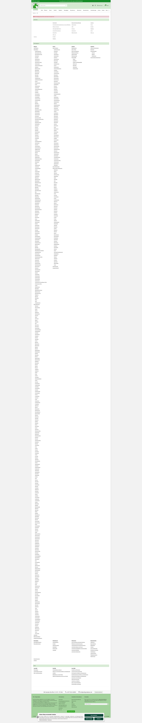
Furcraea (36, 456)
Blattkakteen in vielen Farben (58, 674)
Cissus (36, 380)
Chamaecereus (37, 82)
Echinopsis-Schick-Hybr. (39, 119)
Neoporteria (37, 206)
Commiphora (37, 388)
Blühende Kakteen (37, 636)
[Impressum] (93, 5)
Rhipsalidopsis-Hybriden (39, 250)
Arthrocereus (37, 59)
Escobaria (36, 128)
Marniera (36, 184)
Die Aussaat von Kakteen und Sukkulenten (79, 673)
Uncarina (36, 625)
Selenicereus (37, 258)
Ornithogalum (37, 525)
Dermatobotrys (37, 412)
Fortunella (37, 451)
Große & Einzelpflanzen (38, 638)
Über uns (60, 709)
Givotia (36, 462)
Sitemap (73, 704)
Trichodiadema (37, 619)
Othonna (36, 529)
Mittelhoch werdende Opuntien (77, 643)
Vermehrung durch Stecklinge (77, 671)
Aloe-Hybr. (37, 324)
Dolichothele (37, 111)
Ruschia (36, 573)
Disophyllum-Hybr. (38, 109)
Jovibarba (36, 487)
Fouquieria (37, 453)
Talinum (36, 609)
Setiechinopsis (37, 263)
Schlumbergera (37, 255)
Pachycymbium (37, 533)
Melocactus (37, 188)
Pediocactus (37, 225)
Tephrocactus (37, 275)
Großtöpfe (75, 60)
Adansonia (37, 312)
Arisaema (36, 336)
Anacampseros (37, 331)
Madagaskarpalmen (94, 654)
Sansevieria (37, 574)
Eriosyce (36, 127)
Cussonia (36, 397)
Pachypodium (37, 538)
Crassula (36, 389)
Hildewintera (37, 157)
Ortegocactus (37, 220)
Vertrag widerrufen (71, 711)
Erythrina (36, 437)
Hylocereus (37, 162)
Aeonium (36, 315)
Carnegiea (36, 76)
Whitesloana (37, 628)
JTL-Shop (107, 716)
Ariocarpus (56, 51)
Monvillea (36, 195)
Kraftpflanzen (93, 651)
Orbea (36, 524)
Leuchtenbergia (37, 168)
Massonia (36, 508)
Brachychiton (37, 358)
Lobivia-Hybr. (37, 171)
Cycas (36, 399)
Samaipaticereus (38, 252)
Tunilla (36, 285)
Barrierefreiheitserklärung (76, 699)
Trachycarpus (37, 616)
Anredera (36, 332)
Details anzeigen (89, 718)
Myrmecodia (37, 521)
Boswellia (36, 355)
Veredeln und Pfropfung (76, 669)
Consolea (36, 90)
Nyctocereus (37, 212)
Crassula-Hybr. (37, 391)
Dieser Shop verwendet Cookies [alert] (47, 714)
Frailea (36, 139)
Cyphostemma (37, 402)
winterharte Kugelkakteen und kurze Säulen (79, 648)
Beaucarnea (37, 345)
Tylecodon (37, 624)
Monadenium (37, 514)
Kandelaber (55, 647)
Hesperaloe (37, 475)
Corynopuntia (37, 95)
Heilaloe (92, 647)
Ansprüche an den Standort (76, 677)
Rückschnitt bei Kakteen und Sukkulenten (79, 676)
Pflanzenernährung (75, 52)
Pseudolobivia (37, 236)
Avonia (36, 340)
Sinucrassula (37, 595)
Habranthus (37, 470)
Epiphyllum (37, 120)
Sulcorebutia (37, 271)
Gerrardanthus (37, 461)
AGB (72, 702)
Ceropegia (37, 377)
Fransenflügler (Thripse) (38, 671)
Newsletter (61, 708)
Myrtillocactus (37, 198)
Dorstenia (36, 419)
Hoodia (36, 476)
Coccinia (36, 381)
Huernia (36, 480)
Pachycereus (37, 222)
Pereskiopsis (37, 231)
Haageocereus (37, 149)
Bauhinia (36, 342)
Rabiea (36, 563)
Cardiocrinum (56, 192)
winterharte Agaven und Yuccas (77, 647)
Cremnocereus (37, 98)
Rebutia (36, 245)
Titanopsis (37, 614)
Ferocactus (37, 136)
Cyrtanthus (37, 404)
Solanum (36, 597)
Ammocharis (37, 328)
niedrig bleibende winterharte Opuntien (78, 645)
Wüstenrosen (93, 656)
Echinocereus (37, 114)
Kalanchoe (37, 489)
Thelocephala (37, 279)
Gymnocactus (37, 146)
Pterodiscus (37, 559)
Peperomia (37, 541)
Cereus (36, 81)
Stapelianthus (37, 601)
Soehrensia (37, 260)
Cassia (36, 372)
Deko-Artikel (74, 49)
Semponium (37, 587)
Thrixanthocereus (57, 157)
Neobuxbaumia (37, 201)
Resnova (36, 567)
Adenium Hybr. (56, 174)
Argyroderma (37, 334)
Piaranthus (37, 548)
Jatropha (36, 486)
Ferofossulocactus (38, 141)
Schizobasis (37, 579)
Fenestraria (37, 445)
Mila (35, 192)
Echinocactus (37, 112)
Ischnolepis (37, 484)
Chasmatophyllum (38, 378)
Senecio (36, 589)
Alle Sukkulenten (37, 304)
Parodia (36, 223)
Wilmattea (37, 298)
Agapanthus (56, 176)
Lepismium (37, 166)
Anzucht (93, 52)
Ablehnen (99, 718)
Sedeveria (36, 581)
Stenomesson (37, 603)
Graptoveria (37, 468)
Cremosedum (37, 393)
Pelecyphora (37, 226)
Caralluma (36, 370)
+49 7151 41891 (71, 692)
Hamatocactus (37, 150)
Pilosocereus (37, 233)
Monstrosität (55, 648)
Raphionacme (37, 565)
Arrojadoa (36, 57)
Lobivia (36, 169)
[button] (95, 5)
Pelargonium (37, 544)
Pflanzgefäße (74, 57)
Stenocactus (37, 261)
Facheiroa (36, 135)
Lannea (36, 494)
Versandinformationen (63, 706)
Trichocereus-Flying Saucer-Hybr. (41, 282)
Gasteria (36, 457)
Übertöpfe (74, 65)
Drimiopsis (37, 426)
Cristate (54, 643)
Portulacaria (37, 554)
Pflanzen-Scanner (62, 703)
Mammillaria (56, 114)
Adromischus (37, 313)
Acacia (36, 309)
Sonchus (36, 598)
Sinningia (36, 593)
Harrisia (36, 152)
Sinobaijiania (56, 253)
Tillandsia (36, 612)
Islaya (36, 163)
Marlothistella (37, 506)
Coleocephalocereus (38, 89)
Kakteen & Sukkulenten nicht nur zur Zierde (60, 676)
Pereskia (36, 230)
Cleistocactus (37, 86)
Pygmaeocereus (38, 242)
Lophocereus (37, 174)
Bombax (36, 353)
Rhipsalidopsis (37, 249)
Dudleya (36, 421)
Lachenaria (37, 492)
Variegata (54, 650)
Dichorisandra (37, 413)
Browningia (37, 73)
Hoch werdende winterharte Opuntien (78, 642)
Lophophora (37, 176)
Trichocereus (37, 280)
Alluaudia (36, 321)
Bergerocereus (37, 68)
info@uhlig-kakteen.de (86, 692)
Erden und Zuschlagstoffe (76, 682)
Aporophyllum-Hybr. (38, 54)
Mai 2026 (54, 668)
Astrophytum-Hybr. (38, 62)
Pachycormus (37, 535)
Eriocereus (37, 125)
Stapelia (36, 600)
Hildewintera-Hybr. (38, 158)
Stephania (36, 606)
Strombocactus (37, 269)
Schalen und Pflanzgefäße (77, 62)
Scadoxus (36, 578)
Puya (36, 560)
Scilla (36, 584)
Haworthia (37, 473)
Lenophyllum (37, 500)
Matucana (36, 187)
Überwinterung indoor (75, 679)
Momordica (37, 518)
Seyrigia (36, 590)
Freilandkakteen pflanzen (57, 669)
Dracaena (36, 423)
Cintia (36, 84)
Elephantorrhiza (38, 435)
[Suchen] (66, 5)
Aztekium (36, 67)
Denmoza (36, 103)
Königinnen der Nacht (94, 650)
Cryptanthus (37, 396)
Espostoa (36, 130)
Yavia (36, 301)
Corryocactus (37, 94)
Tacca (36, 608)
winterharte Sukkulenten (76, 651)
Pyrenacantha (37, 562)
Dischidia (36, 418)
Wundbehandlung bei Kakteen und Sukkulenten (80, 674)
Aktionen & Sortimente (95, 48)
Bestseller (92, 49)
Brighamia (36, 361)
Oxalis (36, 532)
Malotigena (37, 503)
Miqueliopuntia (37, 193)
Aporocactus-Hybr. (38, 52)
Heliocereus (37, 155)
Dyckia (36, 427)
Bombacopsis (37, 351)
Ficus (36, 446)
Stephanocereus (38, 264)
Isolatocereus (37, 165)
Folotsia (36, 449)
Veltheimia (37, 627)
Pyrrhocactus (37, 239)
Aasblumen (93, 642)
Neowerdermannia (38, 209)
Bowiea (36, 356)
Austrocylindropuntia (38, 65)
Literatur (35, 660)
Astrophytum (37, 60)
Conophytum (37, 383)
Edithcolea (37, 434)
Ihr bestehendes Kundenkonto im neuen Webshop (64, 702)
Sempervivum (37, 586)
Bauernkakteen (93, 643)
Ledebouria (37, 499)
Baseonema (37, 343)
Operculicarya (37, 522)
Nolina (55, 233)
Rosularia (36, 571)
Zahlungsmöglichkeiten (63, 705)
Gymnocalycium (38, 147)
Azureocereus (56, 59)
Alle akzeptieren (94, 715)
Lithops (36, 502)
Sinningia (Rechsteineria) (58, 252)
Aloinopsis (37, 326)
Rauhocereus (37, 244)
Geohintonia (37, 143)
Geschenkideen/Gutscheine (95, 57)
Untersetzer (75, 67)
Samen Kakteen (55, 48)
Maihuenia (37, 177)
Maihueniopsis (37, 179)
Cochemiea (37, 87)
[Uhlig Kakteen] (35, 7)
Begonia (36, 347)
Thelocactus (37, 274)
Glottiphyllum (37, 464)
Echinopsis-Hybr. (38, 117)
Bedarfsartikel (74, 48)
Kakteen (93, 54)
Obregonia (37, 214)
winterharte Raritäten (75, 650)
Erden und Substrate (75, 51)
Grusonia (36, 144)
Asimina (36, 337)
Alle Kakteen (36, 49)
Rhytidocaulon (37, 570)
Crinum (36, 394)
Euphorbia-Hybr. (38, 440)
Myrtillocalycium (38, 199)
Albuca (36, 320)
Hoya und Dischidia (94, 648)
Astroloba (36, 339)
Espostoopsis (37, 131)
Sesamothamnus (38, 592)
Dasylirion (36, 405)
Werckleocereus (38, 293)
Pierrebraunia (56, 135)
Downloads (61, 699)
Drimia (36, 424)
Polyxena (55, 241)
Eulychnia (36, 133)
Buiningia (36, 75)
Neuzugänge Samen (37, 643)
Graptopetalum (37, 467)
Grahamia (36, 465)
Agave (36, 317)
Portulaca (36, 552)
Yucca (36, 631)
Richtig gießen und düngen (76, 684)
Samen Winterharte (56, 166)
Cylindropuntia (37, 100)
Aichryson (36, 318)
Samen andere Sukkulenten (57, 168)
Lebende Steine (93, 653)
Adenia (36, 310)
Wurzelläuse (36, 669)
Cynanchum (37, 400)
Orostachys (37, 527)
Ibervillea (36, 481)
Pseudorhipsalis (38, 237)
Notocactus (37, 211)
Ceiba (36, 374)
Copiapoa (36, 92)
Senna (55, 250)
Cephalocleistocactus (39, 79)
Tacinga (36, 272)
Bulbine (36, 366)
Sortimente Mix (55, 266)
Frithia (36, 454)
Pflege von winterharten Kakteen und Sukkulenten (61, 671)
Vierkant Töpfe (75, 68)
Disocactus (37, 108)
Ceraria (36, 375)
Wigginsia (36, 294)
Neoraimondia (37, 207)
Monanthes (37, 516)
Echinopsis (37, 116)
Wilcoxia (36, 296)
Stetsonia (36, 268)
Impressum (74, 705)
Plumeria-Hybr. (37, 551)
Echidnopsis (37, 432)
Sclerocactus (37, 253)
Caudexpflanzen (55, 642)
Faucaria (36, 443)
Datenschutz (74, 701)
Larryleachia (37, 497)
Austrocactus (37, 63)
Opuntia (36, 215)
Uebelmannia (37, 287)
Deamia (36, 101)
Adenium (55, 173)
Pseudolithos (37, 557)
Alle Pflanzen (36, 48)
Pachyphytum (37, 537)
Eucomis (36, 438)
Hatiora (36, 154)
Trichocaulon (37, 617)
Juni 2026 (35, 668)
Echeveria (36, 429)
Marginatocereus (38, 182)
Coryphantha (37, 97)
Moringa (36, 519)
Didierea (36, 415)
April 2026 (73, 668)
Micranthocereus (38, 190)
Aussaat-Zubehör (56, 268)
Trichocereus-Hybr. (38, 283)
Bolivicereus (37, 71)
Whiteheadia (56, 263)
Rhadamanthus (37, 568)
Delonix (36, 407)
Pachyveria (37, 540)
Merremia (36, 510)
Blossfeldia (37, 70)
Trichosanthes (37, 620)
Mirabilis (36, 513)
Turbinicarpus (37, 277)
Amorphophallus (38, 329)
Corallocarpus (37, 385)
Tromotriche (37, 622)
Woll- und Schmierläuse (38, 673)
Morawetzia (37, 196)
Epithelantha (37, 124)
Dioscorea (36, 416)
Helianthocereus (57, 105)
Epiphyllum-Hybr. (38, 122)
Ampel (74, 59)
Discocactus (37, 106)
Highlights (35, 635)
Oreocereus (37, 217)
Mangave (36, 505)
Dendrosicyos (37, 410)
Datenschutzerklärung (102, 699)
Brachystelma (37, 359)
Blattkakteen (93, 645)
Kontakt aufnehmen (98, 692)
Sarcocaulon (37, 576)
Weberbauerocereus (38, 290)
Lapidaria (36, 495)
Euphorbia (37, 442)
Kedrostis (36, 491)
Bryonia (36, 364)
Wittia (36, 299)
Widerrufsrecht (74, 707)
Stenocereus (37, 266)
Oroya (36, 219)
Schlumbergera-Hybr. (38, 256)
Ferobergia (37, 138)
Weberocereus (37, 291)
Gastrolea (36, 459)
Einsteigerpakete (94, 51)
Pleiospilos (37, 549)
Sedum (36, 582)
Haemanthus (37, 472)
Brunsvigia (37, 362)
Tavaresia (36, 611)
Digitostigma (37, 105)
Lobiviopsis (37, 173)
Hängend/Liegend (56, 645)
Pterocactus (37, 241)
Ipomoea (36, 483)
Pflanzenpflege (74, 54)
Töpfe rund (75, 63)
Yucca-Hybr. (37, 633)
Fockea (36, 448)
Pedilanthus (37, 543)
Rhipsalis (36, 247)
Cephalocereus (37, 78)
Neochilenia (37, 203)
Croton (55, 198)
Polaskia (36, 234)
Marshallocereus (38, 185)
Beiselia (36, 348)
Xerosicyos (37, 630)
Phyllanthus (37, 546)
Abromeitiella (37, 307)
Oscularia (36, 530)
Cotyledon (37, 386)
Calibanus (36, 369)
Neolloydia (37, 204)
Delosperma (37, 408)
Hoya (36, 478)
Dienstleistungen (37, 658)
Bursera (36, 367)
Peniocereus (37, 228)
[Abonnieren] (108, 704)
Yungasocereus (37, 302)
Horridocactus (37, 160)
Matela (36, 511)
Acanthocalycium (38, 51)
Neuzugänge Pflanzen (37, 642)
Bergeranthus (37, 350)
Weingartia (37, 288)
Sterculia (36, 605)
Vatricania (55, 261)
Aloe (36, 323)
